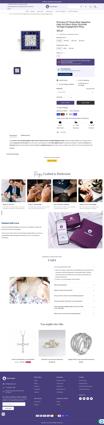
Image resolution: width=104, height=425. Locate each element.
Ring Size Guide (90, 88)
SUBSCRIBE (8, 408)
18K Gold (81, 40)
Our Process (60, 383)
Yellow (71, 48)
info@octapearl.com (11, 384)
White (59, 48)
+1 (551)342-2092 (10, 387)
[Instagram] (80, 398)
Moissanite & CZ (61, 389)
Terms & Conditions (84, 389)
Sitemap (36, 392)
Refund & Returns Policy (85, 386)
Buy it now (85, 102)
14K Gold (74, 40)
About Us (36, 386)
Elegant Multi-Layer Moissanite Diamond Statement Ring (52, 359)
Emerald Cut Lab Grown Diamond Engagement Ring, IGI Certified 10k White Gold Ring (23, 359)
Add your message (65, 74)
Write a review (52, 160)
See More (12, 148)
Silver (59, 40)
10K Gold (66, 40)
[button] (94, 6)
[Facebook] (84, 398)
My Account (37, 401)
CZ (58, 56)
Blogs (35, 383)
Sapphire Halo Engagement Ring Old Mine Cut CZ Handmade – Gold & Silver (81, 359)
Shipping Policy (83, 383)
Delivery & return (62, 111)
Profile (58, 404)
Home (11, 14)
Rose (64, 48)
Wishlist (36, 404)
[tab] (13, 136)
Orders (58, 401)
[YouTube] (91, 398)
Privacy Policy (83, 380)
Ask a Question (74, 111)
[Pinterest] (87, 398)
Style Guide (60, 386)
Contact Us (37, 389)
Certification (60, 392)
